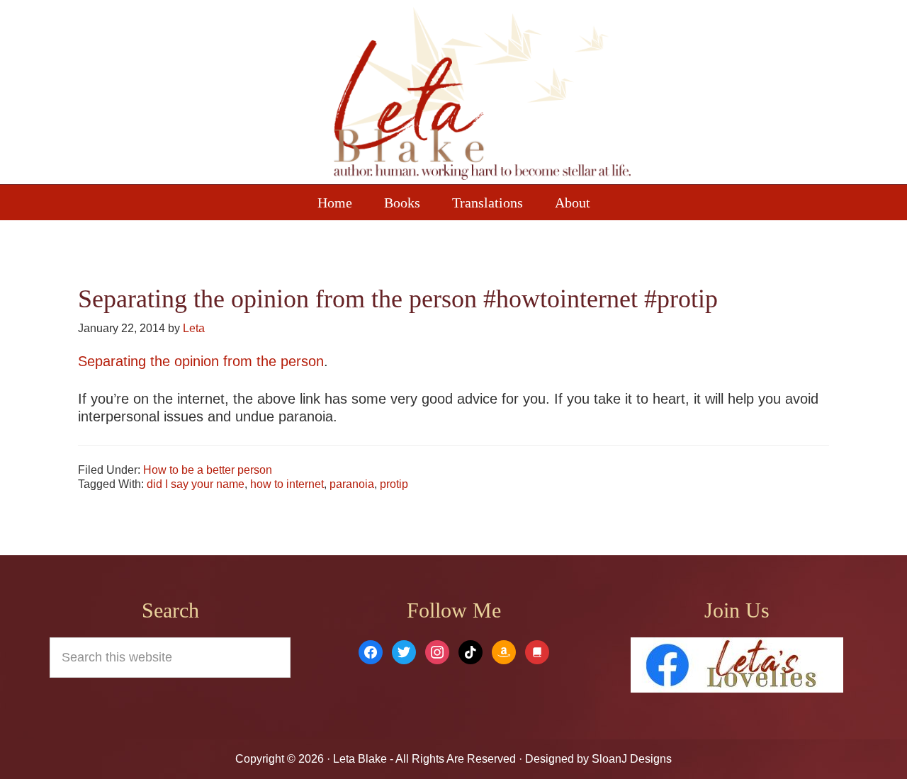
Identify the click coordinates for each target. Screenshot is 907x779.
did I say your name (195, 484)
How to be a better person (207, 470)
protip (394, 484)
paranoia (351, 484)
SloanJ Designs (630, 759)
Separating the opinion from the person (201, 361)
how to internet (287, 484)
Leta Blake (482, 95)
